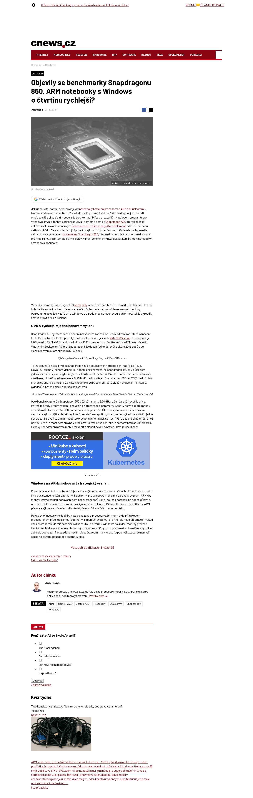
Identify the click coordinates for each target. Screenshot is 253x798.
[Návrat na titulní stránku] (53, 43)
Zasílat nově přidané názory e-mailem (51, 555)
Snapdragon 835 (115, 221)
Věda (160, 54)
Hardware (99, 54)
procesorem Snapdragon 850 (80, 234)
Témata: (38, 603)
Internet (42, 54)
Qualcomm (116, 603)
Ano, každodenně (49, 647)
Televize (81, 54)
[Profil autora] (36, 586)
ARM (51, 603)
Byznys (146, 54)
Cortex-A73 (65, 603)
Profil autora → (98, 595)
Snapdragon (133, 603)
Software (129, 54)
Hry (114, 54)
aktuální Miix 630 (120, 338)
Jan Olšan (37, 109)
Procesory (100, 603)
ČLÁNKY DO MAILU (212, 5)
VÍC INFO (191, 5)
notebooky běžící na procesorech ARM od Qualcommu (112, 209)
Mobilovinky (62, 54)
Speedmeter (176, 54)
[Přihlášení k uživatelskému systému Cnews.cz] (219, 55)
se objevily (80, 305)
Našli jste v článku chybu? (44, 560)
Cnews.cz (36, 64)
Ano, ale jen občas (50, 656)
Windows (54, 609)
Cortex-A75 (82, 603)
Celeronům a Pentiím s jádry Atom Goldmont (99, 226)
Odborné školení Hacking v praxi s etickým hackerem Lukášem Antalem (85, 5)
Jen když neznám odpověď (55, 664)
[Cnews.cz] (34, 5)
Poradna (196, 54)
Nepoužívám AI (48, 673)
